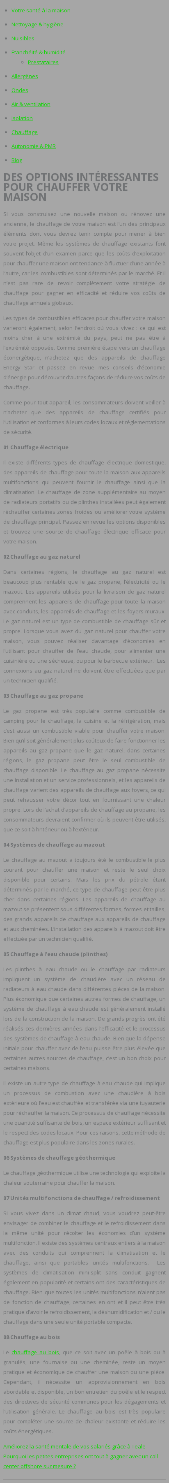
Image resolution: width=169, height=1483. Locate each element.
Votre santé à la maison (41, 10)
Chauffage (24, 132)
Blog (16, 160)
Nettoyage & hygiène (37, 24)
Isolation (22, 118)
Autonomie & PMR (33, 146)
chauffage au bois (35, 1352)
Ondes (19, 90)
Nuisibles (22, 38)
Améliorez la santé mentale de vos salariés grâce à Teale (74, 1446)
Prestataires (43, 62)
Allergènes (24, 76)
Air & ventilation (30, 104)
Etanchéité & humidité (38, 52)
